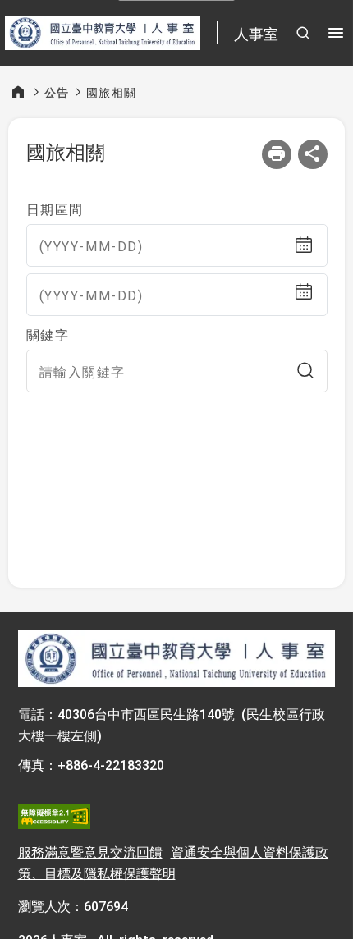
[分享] (313, 154)
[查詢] (305, 371)
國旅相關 (111, 92)
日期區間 (55, 208)
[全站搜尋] (303, 33)
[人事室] (177, 659)
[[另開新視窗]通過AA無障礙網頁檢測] (54, 816)
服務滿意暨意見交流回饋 (90, 851)
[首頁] (18, 92)
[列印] (276, 154)
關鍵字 (48, 334)
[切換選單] (335, 33)
